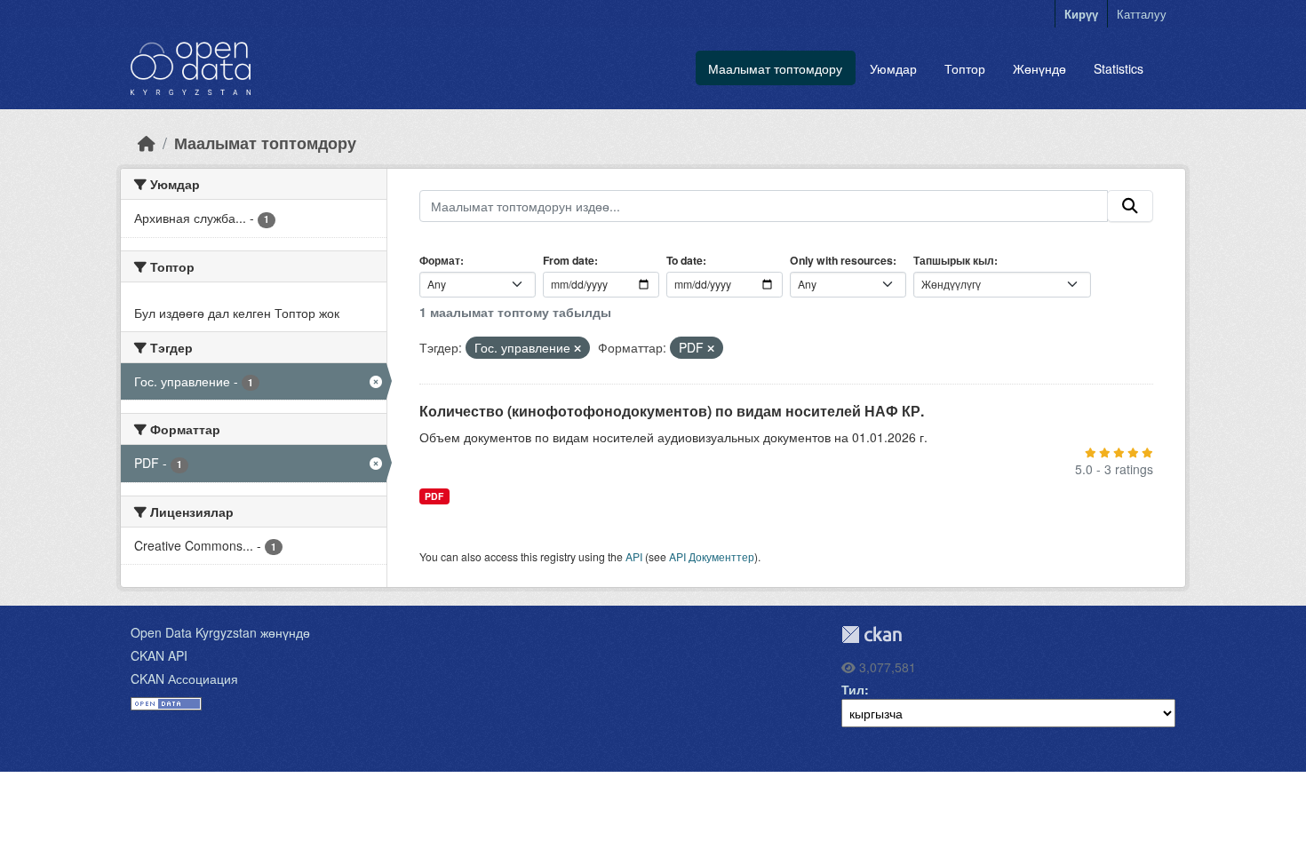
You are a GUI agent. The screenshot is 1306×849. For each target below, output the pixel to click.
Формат (439, 260)
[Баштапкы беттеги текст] (146, 142)
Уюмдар (893, 68)
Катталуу (1142, 13)
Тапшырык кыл (953, 260)
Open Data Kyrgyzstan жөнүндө (220, 632)
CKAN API (159, 655)
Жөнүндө (1039, 68)
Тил (852, 689)
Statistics (1118, 68)
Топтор (964, 68)
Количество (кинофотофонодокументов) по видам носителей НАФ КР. (671, 411)
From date (568, 260)
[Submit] (1130, 206)
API (633, 556)
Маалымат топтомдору (775, 68)
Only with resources (841, 260)
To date (684, 260)
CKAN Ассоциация (184, 678)
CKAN (871, 634)
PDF (434, 496)
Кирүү (1081, 13)
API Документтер (711, 556)
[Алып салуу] (577, 348)
